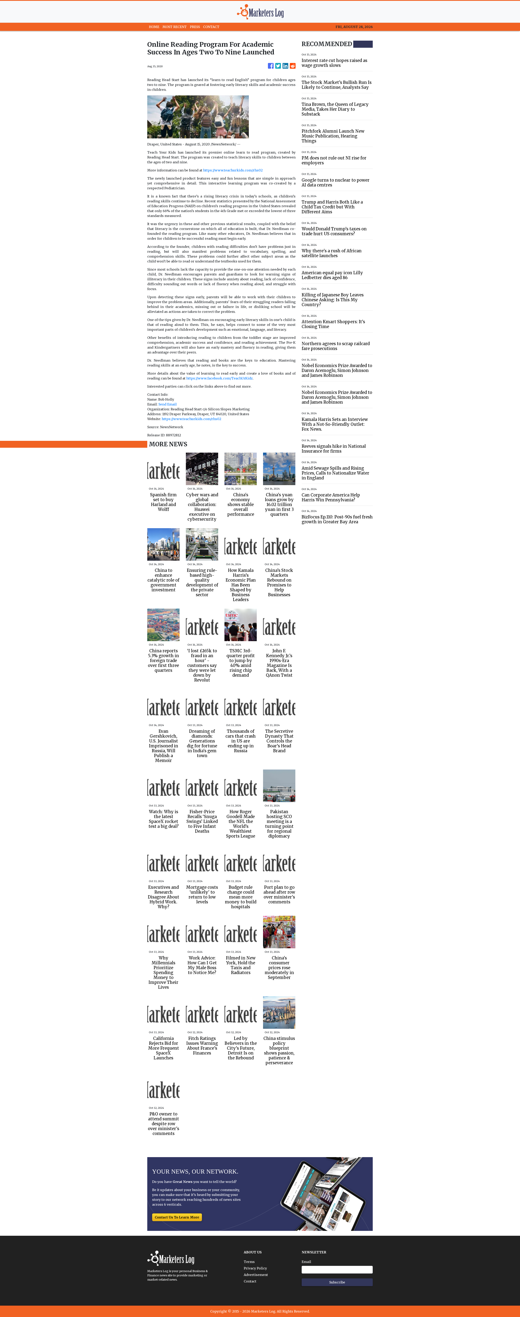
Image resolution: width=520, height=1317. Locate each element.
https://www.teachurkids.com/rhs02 (233, 170)
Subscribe (337, 1282)
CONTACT (211, 27)
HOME (154, 27)
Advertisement (256, 1275)
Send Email (167, 404)
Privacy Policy (255, 1268)
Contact (250, 1281)
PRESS (195, 27)
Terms (249, 1262)
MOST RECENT (174, 27)
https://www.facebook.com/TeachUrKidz (219, 378)
